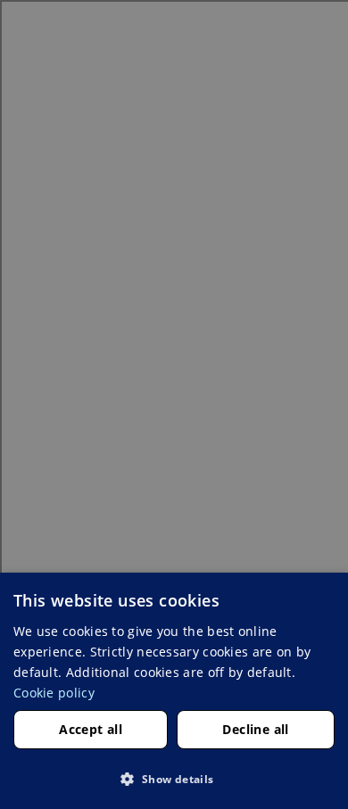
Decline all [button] (255, 729)
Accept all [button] (90, 729)
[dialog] (174, 691)
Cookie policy (54, 692)
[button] (174, 778)
